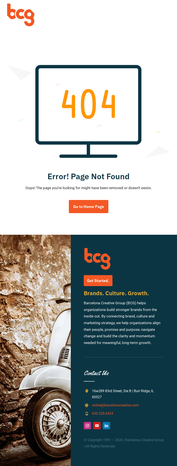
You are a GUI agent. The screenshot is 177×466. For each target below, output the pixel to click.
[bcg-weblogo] (20, 5)
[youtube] (97, 425)
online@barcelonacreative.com (115, 405)
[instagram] (87, 425)
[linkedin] (106, 425)
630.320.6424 (102, 413)
